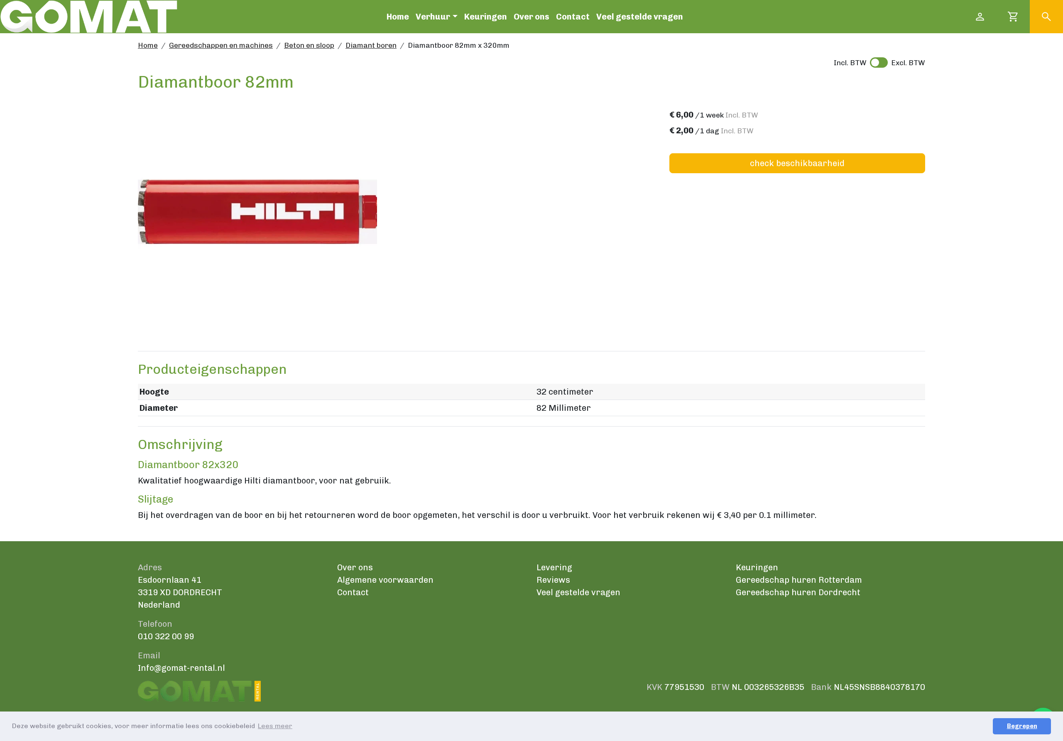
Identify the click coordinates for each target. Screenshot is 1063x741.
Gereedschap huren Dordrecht (798, 592)
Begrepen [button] (1022, 726)
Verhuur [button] (433, 17)
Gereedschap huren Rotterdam (799, 580)
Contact (573, 17)
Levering (554, 567)
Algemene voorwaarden (385, 580)
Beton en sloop (309, 45)
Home (398, 17)
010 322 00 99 (166, 636)
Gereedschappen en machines (221, 45)
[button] (1046, 16)
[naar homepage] (88, 16)
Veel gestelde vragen (639, 17)
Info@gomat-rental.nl (181, 668)
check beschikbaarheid (797, 163)
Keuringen (485, 17)
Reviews (553, 580)
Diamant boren (371, 45)
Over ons (531, 17)
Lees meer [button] (275, 726)
